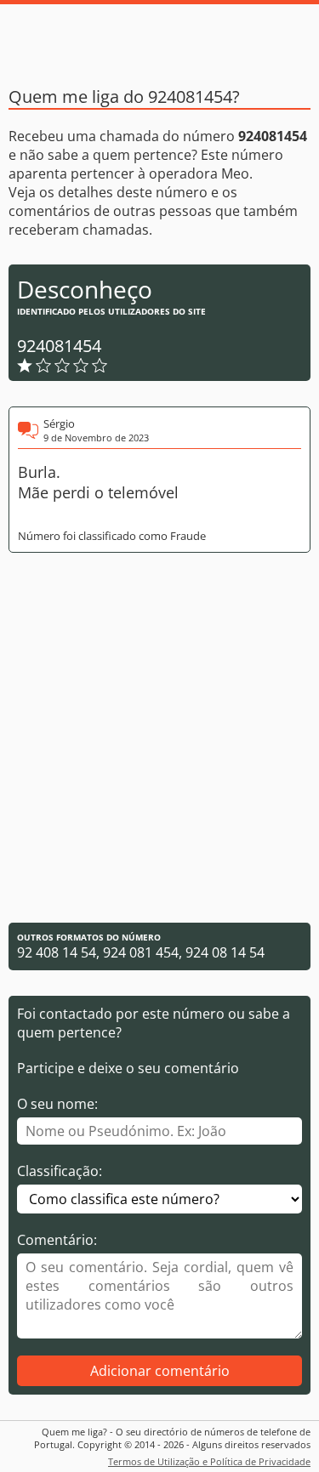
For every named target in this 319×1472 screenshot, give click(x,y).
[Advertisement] (159, 737)
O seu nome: (57, 1103)
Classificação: (59, 1171)
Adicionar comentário (160, 1370)
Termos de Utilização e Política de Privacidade (209, 1461)
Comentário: (57, 1239)
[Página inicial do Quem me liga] (160, 38)
